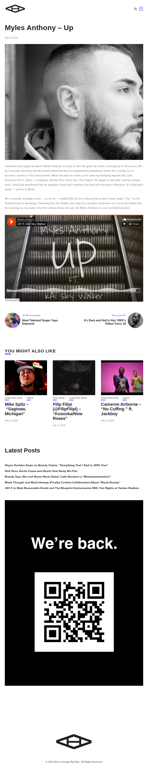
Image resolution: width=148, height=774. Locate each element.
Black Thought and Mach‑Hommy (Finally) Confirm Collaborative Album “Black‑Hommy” (62, 482)
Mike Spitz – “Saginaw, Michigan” (17, 409)
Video (29, 398)
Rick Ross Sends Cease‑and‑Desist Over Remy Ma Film (41, 471)
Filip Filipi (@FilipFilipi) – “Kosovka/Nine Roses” (67, 411)
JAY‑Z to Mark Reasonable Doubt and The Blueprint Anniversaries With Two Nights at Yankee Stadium (72, 488)
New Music (59, 398)
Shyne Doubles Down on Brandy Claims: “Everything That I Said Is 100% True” (56, 465)
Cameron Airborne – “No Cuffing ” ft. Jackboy (121, 409)
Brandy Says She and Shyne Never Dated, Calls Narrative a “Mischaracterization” (58, 476)
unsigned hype (14, 398)
